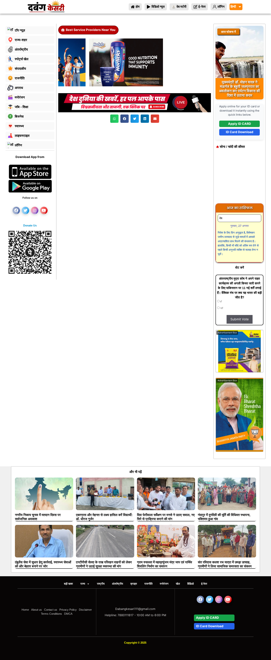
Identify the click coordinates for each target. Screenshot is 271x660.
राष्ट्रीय (101, 583)
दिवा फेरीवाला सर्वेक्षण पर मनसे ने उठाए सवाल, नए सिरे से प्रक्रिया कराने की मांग (166, 517)
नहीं (221, 308)
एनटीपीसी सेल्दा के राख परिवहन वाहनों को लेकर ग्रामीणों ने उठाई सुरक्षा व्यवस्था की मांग (104, 564)
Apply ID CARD (239, 124)
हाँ (221, 301)
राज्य (82, 583)
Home (25, 609)
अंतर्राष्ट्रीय (117, 583)
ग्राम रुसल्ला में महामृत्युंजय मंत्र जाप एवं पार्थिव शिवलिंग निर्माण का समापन (164, 564)
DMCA (68, 613)
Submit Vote (239, 319)
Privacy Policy (68, 609)
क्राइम (133, 583)
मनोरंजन (164, 583)
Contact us (50, 609)
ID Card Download (239, 132)
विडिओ (190, 583)
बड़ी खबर (68, 583)
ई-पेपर (204, 583)
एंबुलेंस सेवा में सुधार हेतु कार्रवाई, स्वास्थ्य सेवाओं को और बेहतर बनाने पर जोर (43, 564)
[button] (114, 119)
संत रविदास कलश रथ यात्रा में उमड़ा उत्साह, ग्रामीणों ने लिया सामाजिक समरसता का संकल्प (225, 564)
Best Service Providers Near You (90, 30)
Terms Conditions (51, 613)
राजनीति (148, 583)
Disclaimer (85, 609)
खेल (178, 583)
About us (36, 609)
